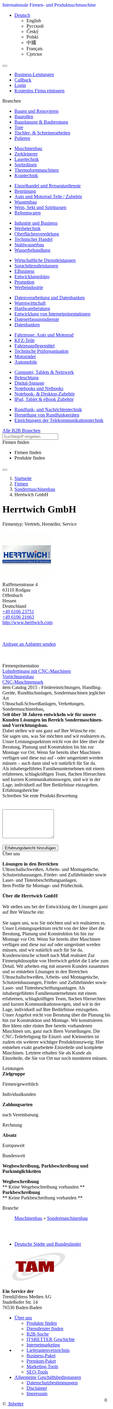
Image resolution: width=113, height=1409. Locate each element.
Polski (32, 36)
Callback (22, 79)
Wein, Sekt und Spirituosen (40, 207)
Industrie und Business (36, 223)
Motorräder (25, 356)
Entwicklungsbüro (31, 276)
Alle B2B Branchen (21, 430)
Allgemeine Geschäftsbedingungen (47, 1377)
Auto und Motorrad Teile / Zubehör (48, 196)
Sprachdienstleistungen (36, 265)
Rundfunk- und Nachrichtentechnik (48, 409)
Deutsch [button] (22, 15)
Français (34, 48)
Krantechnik (26, 175)
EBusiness (24, 271)
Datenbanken (27, 324)
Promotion (24, 282)
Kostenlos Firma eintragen (39, 90)
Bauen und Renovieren (36, 111)
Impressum (37, 1393)
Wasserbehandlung (32, 250)
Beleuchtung (26, 377)
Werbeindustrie (28, 287)
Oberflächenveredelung (36, 233)
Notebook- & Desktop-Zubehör (44, 393)
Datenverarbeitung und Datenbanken (49, 297)
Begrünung (25, 191)
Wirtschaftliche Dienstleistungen (45, 260)
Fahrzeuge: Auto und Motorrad (44, 334)
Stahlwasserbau (29, 244)
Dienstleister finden (45, 1328)
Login (20, 85)
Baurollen (23, 116)
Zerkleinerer (26, 153)
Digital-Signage (29, 383)
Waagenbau (25, 202)
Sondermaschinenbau (67, 1218)
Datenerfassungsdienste (36, 319)
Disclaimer (37, 1388)
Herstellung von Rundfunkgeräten (46, 414)
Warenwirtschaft (30, 303)
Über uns (23, 1317)
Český (33, 31)
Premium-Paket (41, 1361)
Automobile (25, 362)
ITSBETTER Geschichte (51, 1339)
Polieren (22, 138)
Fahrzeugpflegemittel (34, 345)
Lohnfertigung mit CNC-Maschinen (36, 671)
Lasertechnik (26, 159)
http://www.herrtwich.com (27, 622)
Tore (18, 127)
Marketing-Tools (42, 1366)
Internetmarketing (43, 1344)
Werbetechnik (27, 228)
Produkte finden (29, 457)
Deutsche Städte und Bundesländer (47, 1244)
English (34, 20)
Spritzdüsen (25, 164)
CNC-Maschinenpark (22, 682)
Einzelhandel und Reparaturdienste (47, 185)
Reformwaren (27, 212)
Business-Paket (41, 1355)
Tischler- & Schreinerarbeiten (42, 132)
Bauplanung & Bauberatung (41, 122)
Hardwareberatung (32, 308)
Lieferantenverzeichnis (48, 1350)
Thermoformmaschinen (36, 170)
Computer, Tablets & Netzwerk (44, 372)
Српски (34, 54)
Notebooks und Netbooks (38, 388)
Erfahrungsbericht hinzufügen (30, 848)
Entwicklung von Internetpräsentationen (52, 313)
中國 (31, 42)
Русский (35, 26)
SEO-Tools (37, 1371)
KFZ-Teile (24, 340)
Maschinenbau (28, 148)
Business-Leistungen (34, 74)
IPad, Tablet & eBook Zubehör (44, 399)
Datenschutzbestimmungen (52, 1382)
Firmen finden (27, 452)
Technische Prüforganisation (41, 351)
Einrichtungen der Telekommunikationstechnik (58, 420)
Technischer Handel (33, 239)
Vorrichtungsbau (18, 676)
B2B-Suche (38, 1334)
